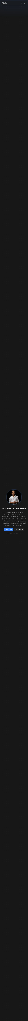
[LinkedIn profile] (11, 533)
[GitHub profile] (8, 533)
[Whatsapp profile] (17, 533)
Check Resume (19, 529)
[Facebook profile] (14, 533)
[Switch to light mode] (21, 3)
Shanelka (4, 3)
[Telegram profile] (19, 533)
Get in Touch (8, 529)
